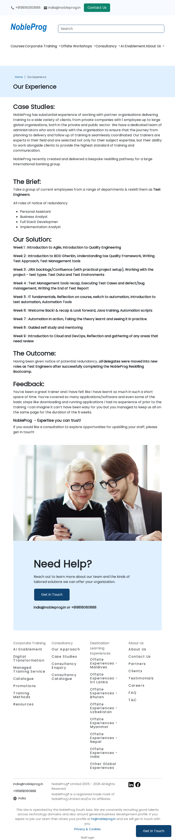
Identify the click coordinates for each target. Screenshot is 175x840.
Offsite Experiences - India (104, 753)
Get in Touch (153, 830)
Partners (137, 663)
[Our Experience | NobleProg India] (33, 26)
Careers (136, 685)
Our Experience (36, 77)
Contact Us (97, 7)
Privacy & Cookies (87, 829)
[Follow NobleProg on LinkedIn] (131, 784)
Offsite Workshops (77, 46)
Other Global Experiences (103, 765)
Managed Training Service (29, 669)
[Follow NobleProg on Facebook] (137, 784)
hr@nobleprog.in (103, 819)
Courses (17, 46)
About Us (154, 46)
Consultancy (107, 46)
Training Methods (21, 695)
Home (19, 77)
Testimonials (141, 678)
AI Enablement (133, 46)
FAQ (132, 692)
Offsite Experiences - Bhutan (104, 693)
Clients (135, 671)
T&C (132, 700)
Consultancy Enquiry (64, 666)
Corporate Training (41, 46)
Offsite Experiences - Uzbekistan (104, 708)
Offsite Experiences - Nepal (104, 738)
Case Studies (64, 656)
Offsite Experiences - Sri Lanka (104, 678)
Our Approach (66, 649)
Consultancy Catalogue (64, 676)
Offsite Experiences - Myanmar (104, 723)
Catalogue (23, 678)
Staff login (87, 837)
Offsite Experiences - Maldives (104, 663)
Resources (23, 704)
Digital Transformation (28, 658)
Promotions (24, 685)
